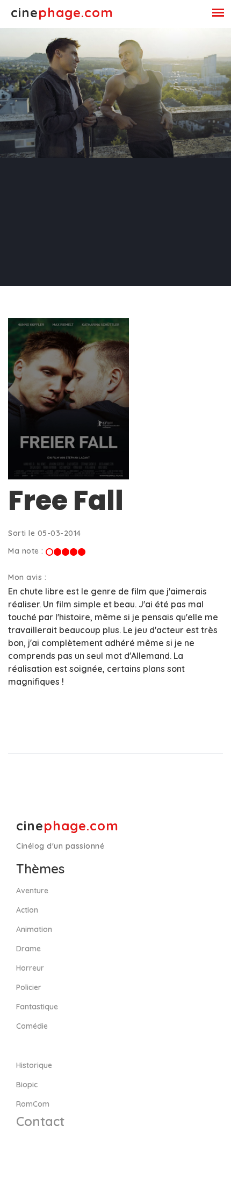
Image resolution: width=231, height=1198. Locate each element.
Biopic (27, 1084)
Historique (34, 1065)
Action (27, 910)
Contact (40, 1121)
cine (62, 12)
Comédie (32, 1026)
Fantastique (37, 1007)
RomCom (32, 1104)
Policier (28, 987)
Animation (34, 929)
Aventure (32, 890)
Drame (28, 948)
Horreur (30, 968)
